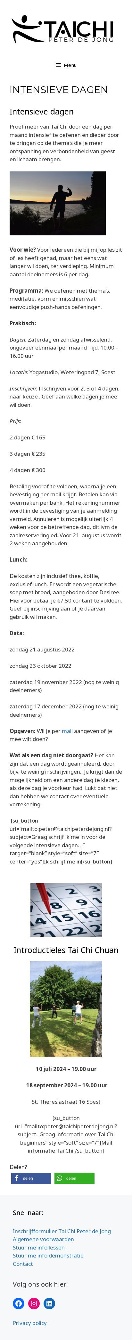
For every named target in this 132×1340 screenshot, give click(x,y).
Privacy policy (30, 1323)
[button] (31, 1178)
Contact (23, 1263)
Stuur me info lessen (39, 1247)
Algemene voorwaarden (43, 1239)
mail (67, 731)
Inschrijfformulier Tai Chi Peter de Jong (62, 1231)
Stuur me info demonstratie (48, 1255)
